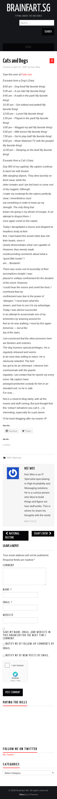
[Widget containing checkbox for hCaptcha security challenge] (15, 671)
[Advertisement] (19, 724)
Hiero (22, 794)
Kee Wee (35, 67)
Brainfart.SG (28, 8)
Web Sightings (14, 457)
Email (8, 602)
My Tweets (8, 754)
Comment (8, 565)
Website (8, 615)
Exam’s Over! (41, 533)
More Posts (30, 521)
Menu (28, 47)
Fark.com (26, 74)
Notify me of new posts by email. (27, 655)
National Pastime (12, 535)
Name (7, 589)
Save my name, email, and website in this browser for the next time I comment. (27, 635)
